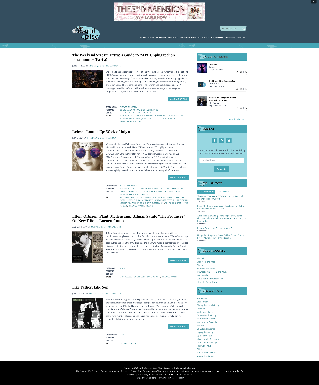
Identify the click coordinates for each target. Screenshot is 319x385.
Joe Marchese (98, 227)
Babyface (138, 115)
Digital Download (131, 110)
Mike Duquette (96, 65)
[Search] (243, 28)
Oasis (150, 118)
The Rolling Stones (174, 203)
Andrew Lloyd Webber (141, 197)
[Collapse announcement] (314, 1)
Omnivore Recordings (207, 342)
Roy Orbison (139, 277)
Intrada (200, 325)
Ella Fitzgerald (165, 197)
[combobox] (233, 28)
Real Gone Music (204, 345)
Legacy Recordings (205, 332)
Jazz (151, 191)
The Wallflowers (136, 206)
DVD (142, 188)
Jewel (144, 118)
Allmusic (201, 258)
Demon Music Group (206, 315)
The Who (149, 206)
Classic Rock (126, 113)
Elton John (178, 197)
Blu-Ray (123, 188)
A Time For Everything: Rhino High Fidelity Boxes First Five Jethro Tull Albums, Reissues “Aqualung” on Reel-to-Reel (221, 218)
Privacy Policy (164, 377)
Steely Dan (159, 203)
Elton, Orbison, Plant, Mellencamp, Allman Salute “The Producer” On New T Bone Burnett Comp (128, 218)
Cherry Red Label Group (208, 305)
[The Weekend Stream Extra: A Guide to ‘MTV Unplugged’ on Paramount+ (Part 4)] (87, 78)
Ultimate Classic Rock (207, 282)
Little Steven (182, 200)
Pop (134, 113)
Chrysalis (201, 308)
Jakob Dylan (135, 118)
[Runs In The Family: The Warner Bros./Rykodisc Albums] (202, 101)
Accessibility (178, 377)
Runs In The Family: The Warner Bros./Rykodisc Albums (222, 98)
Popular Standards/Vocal (170, 191)
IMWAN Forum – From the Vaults (212, 271)
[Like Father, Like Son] (87, 313)
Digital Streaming (149, 110)
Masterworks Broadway (208, 339)
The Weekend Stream (129, 107)
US (237, 72)
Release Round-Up (128, 185)
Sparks (150, 203)
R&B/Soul (141, 113)
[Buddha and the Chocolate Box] (202, 84)
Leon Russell (126, 277)
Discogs (200, 265)
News (122, 268)
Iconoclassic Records (206, 318)
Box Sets (132, 188)
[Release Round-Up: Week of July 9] (87, 156)
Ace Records (202, 298)
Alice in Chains (126, 115)
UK (241, 72)
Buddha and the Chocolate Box (222, 81)
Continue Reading (178, 99)
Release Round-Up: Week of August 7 (214, 228)
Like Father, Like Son (90, 287)
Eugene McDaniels (128, 200)
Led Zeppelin (169, 200)
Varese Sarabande (205, 356)
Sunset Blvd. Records (207, 352)
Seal (156, 118)
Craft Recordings (205, 312)
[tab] (206, 192)
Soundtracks (141, 194)
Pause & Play (203, 275)
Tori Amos (138, 121)
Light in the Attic (204, 335)
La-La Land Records (206, 328)
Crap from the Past (206, 261)
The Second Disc (95, 138)
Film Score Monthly (206, 268)
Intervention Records (207, 322)
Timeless (213, 64)
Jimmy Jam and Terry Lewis (150, 200)
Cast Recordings (127, 191)
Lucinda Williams (128, 203)
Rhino (199, 349)
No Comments (113, 65)
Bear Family (202, 301)
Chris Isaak (162, 115)
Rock (149, 113)
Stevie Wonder (165, 118)
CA (245, 72)
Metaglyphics (188, 368)
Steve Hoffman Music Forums (211, 278)
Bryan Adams (150, 115)
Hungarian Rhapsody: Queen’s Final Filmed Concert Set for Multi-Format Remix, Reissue (221, 236)
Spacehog (141, 203)
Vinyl (183, 188)
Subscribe (222, 169)
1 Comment (112, 138)
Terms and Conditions (145, 377)
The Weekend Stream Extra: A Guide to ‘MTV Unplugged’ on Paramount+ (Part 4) (123, 57)
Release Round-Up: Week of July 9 (101, 131)
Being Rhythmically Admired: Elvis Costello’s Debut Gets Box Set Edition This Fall (220, 207)
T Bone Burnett (153, 277)
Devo (155, 197)
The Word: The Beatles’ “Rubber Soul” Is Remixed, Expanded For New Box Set (220, 197)
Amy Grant (125, 197)
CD (121, 110)
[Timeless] (202, 68)
